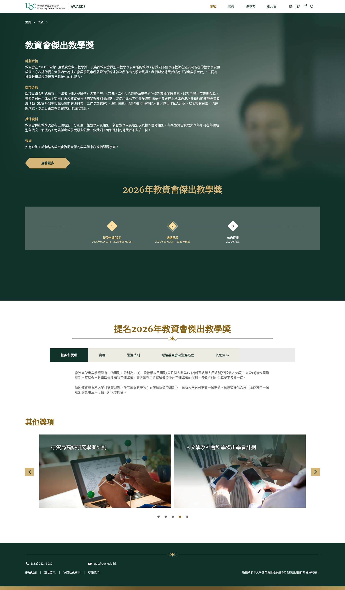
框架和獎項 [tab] (69, 355)
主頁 (28, 22)
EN (291, 6)
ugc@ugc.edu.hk (105, 564)
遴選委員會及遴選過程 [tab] (178, 355)
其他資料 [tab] (222, 355)
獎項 (40, 22)
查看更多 (47, 163)
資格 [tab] (102, 355)
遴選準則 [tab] (133, 355)
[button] (29, 472)
